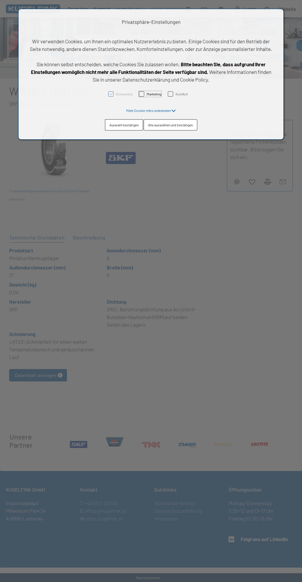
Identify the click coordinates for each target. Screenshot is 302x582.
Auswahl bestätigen (124, 125)
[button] (151, 110)
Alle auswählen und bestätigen (170, 125)
